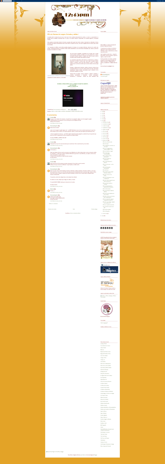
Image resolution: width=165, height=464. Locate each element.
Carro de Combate (104, 355)
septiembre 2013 (106, 127)
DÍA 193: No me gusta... (107, 209)
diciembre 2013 (106, 122)
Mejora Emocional (104, 397)
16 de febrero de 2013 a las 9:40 (56, 123)
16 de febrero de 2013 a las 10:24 (56, 186)
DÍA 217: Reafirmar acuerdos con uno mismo (109, 146)
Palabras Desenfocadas (105, 403)
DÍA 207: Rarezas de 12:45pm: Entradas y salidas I (108, 172)
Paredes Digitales (104, 415)
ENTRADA (63, 111)
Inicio (74, 209)
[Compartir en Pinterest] (76, 109)
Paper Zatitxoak (103, 413)
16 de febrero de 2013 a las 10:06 (56, 159)
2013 (103, 120)
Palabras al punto (104, 405)
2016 (103, 115)
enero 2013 (105, 213)
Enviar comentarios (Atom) (75, 213)
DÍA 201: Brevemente (106, 188)
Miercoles (52, 189)
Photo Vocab (103, 421)
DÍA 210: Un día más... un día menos (108, 165)
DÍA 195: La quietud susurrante (108, 204)
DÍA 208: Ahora (105, 170)
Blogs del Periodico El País (105, 353)
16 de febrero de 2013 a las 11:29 (56, 192)
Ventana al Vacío (104, 442)
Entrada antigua (94, 209)
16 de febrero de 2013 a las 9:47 (56, 139)
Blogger (95, 454)
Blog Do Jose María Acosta (105, 351)
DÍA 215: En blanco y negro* (108, 151)
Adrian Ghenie (103, 347)
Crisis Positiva (103, 361)
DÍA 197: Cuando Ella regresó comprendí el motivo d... (108, 200)
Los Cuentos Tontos (104, 395)
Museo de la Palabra (104, 399)
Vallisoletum (103, 440)
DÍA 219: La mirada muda (107, 142)
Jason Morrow (83, 454)
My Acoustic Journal (104, 401)
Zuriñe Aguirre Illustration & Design (107, 444)
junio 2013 (105, 133)
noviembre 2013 (106, 124)
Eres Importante (103, 377)
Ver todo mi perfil (104, 76)
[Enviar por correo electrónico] (71, 109)
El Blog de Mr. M (104, 371)
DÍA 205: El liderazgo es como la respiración (108, 178)
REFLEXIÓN (77, 111)
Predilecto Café (103, 423)
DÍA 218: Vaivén (105, 143)
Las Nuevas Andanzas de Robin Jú (107, 391)
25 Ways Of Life (104, 343)
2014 (103, 118)
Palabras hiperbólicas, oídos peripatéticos (108, 407)
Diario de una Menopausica (106, 363)
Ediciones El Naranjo (104, 369)
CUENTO (53, 111)
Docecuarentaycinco (57, 109)
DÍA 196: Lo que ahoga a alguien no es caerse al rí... (109, 202)
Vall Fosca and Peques (105, 438)
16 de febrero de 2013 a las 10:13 (56, 166)
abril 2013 (105, 136)
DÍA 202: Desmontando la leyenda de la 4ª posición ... (108, 186)
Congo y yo (103, 359)
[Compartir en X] (73, 109)
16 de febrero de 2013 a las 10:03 (56, 145)
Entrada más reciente (52, 209)
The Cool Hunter (104, 436)
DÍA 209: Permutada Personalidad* (106, 168)
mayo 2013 (105, 135)
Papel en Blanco (104, 411)
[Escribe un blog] (72, 109)
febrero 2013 (105, 140)
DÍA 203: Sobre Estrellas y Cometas (107, 184)
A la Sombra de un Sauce (105, 345)
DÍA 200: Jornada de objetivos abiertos (108, 191)
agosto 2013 (105, 129)
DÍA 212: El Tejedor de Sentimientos (107, 159)
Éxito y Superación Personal (106, 446)
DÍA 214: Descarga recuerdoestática (106, 153)
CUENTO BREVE (58, 111)
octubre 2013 (105, 125)
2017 (103, 113)
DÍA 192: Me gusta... (106, 211)
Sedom (102, 427)
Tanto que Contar (104, 434)
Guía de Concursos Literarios (106, 381)
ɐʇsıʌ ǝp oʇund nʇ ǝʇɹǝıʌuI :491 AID (108, 207)
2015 (103, 117)
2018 (103, 111)
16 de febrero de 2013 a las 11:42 (56, 201)
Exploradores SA (104, 379)
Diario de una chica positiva (106, 365)
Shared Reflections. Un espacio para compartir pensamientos (107, 430)
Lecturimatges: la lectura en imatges (107, 393)
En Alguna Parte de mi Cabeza (106, 375)
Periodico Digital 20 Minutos (106, 419)
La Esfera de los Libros (105, 385)
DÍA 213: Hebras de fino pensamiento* (107, 156)
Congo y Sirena (103, 357)
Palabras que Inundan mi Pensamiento (108, 409)
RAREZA (73, 111)
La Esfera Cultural (104, 383)
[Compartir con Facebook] (74, 109)
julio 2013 (105, 131)
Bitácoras (102, 349)
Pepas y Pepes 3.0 (104, 417)
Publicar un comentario (53, 203)
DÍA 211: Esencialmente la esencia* (107, 162)
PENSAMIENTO (68, 111)
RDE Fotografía (103, 425)
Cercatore (52, 117)
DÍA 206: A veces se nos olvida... (107, 175)
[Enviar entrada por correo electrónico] (69, 109)
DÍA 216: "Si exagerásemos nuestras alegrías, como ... (108, 149)
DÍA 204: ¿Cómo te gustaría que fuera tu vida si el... (109, 181)
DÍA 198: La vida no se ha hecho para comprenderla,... (109, 197)
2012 (103, 215)
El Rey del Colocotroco (105, 373)
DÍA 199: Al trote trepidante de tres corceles (108, 194)
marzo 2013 (105, 138)
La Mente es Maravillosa (105, 389)
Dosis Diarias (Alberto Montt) (106, 367)
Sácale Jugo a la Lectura (105, 432)
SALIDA (81, 111)
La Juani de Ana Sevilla (105, 387)
